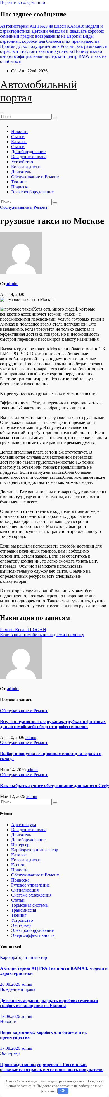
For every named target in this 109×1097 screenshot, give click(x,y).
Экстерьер (21, 925)
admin (12, 283)
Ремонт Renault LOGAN (23, 629)
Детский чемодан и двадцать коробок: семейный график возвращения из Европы (49, 1003)
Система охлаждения (31, 895)
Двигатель (21, 171)
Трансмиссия (23, 910)
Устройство (22, 161)
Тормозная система (29, 905)
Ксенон (18, 865)
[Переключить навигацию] (2, 112)
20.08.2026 (10, 984)
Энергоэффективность (32, 935)
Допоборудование (28, 151)
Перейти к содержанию (22, 2)
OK (63, 1091)
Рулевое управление (30, 885)
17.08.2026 (10, 1048)
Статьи (18, 136)
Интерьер (20, 844)
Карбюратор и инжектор (34, 849)
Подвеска (20, 186)
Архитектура (23, 824)
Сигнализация (25, 890)
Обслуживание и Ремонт (35, 176)
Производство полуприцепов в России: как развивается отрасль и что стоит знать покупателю (51, 1067)
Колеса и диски (26, 166)
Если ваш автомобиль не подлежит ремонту (42, 634)
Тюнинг (19, 181)
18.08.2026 (10, 1016)
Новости (19, 131)
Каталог (19, 141)
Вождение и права (28, 156)
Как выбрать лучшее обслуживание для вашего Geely (54, 785)
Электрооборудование (32, 191)
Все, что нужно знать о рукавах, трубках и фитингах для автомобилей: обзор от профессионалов (53, 724)
